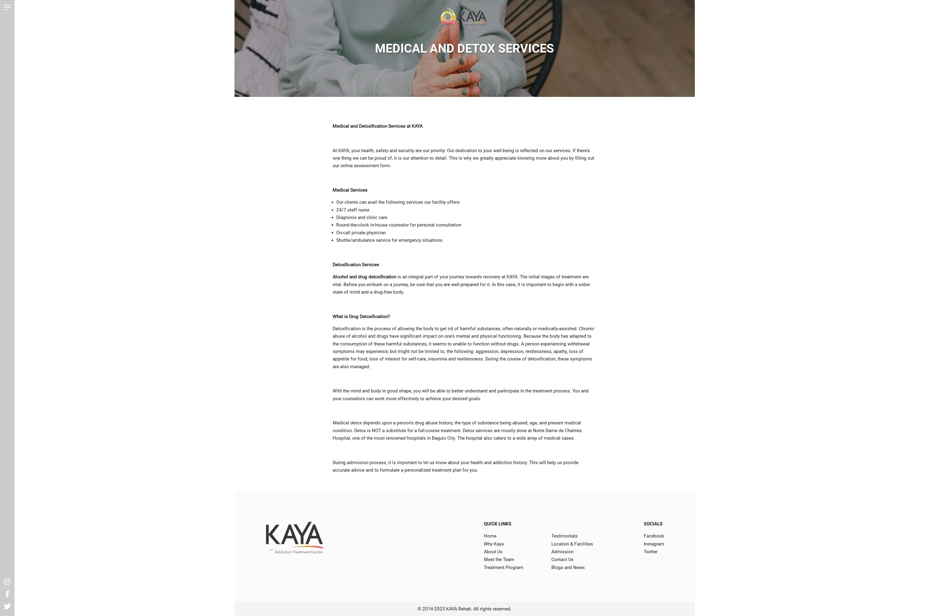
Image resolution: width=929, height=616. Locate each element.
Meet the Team (499, 559)
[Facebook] (7, 594)
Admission (562, 551)
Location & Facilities (572, 544)
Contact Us (562, 559)
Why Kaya (494, 544)
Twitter (651, 551)
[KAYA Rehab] (464, 18)
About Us (493, 551)
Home (490, 536)
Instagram (654, 544)
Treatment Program (503, 567)
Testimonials (564, 536)
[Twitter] (7, 606)
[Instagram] (7, 581)
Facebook (654, 536)
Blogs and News (568, 567)
